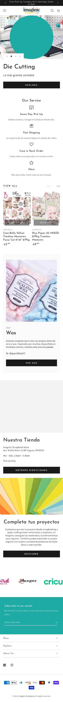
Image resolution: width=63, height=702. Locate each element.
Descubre (31, 554)
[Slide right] (57, 3)
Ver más (32, 363)
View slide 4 (20, 56)
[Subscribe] (56, 622)
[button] (52, 10)
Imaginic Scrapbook (27, 696)
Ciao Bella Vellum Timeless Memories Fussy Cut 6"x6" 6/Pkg (16, 236)
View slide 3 (15, 56)
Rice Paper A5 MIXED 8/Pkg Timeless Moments (45, 236)
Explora (31, 85)
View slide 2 (11, 56)
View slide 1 (7, 56)
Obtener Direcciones (32, 470)
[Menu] (4, 10)
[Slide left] (5, 3)
